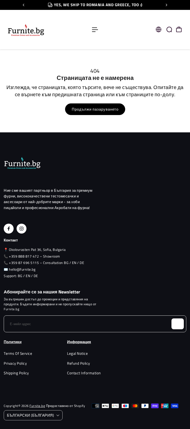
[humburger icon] (95, 29)
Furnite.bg (37, 405)
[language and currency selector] (158, 29)
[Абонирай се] (177, 324)
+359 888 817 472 (24, 256)
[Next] (166, 5)
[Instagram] (21, 229)
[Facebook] (9, 229)
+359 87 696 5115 (24, 262)
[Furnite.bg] (38, 29)
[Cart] (179, 29)
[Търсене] (169, 29)
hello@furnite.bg (22, 269)
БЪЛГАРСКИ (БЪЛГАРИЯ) (30, 415)
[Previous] (24, 5)
